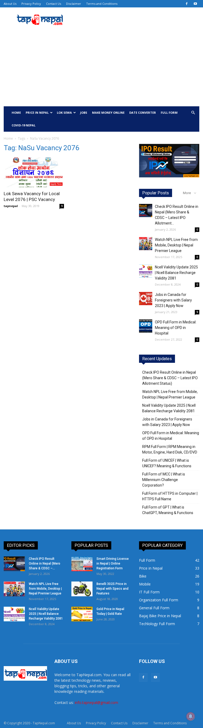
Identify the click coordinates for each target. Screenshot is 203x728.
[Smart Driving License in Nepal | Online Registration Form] (82, 563)
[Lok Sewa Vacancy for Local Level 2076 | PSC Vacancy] (34, 172)
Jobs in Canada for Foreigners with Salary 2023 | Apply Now (173, 300)
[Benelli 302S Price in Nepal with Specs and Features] (82, 589)
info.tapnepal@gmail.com (96, 702)
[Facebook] (187, 3)
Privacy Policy (31, 4)
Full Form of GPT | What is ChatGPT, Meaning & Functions (167, 510)
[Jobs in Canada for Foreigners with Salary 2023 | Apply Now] (145, 298)
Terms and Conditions (101, 4)
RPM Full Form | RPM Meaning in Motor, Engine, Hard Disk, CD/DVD (169, 449)
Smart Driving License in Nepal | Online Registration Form (112, 563)
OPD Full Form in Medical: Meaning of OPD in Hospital (175, 327)
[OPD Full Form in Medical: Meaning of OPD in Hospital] (145, 326)
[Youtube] (195, 3)
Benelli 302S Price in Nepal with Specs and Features (112, 588)
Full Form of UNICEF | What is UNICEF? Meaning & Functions (166, 463)
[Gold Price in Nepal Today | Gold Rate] (82, 614)
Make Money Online (108, 113)
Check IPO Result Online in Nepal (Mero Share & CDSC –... (44, 563)
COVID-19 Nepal (23, 125)
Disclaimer (73, 4)
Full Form (169, 113)
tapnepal (11, 206)
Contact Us (53, 4)
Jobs (83, 113)
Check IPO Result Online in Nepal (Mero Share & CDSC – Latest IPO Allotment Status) (170, 378)
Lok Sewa (64, 113)
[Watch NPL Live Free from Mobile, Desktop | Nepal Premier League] (145, 243)
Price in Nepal (37, 113)
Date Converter (142, 113)
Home (16, 113)
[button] (193, 112)
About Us (10, 4)
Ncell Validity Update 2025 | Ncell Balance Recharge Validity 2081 (176, 272)
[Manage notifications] (190, 716)
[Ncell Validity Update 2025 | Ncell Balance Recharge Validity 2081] (145, 271)
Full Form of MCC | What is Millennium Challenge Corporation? (163, 479)
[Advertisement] (101, 67)
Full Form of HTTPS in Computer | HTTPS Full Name (169, 496)
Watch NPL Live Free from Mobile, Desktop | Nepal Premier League (176, 245)
